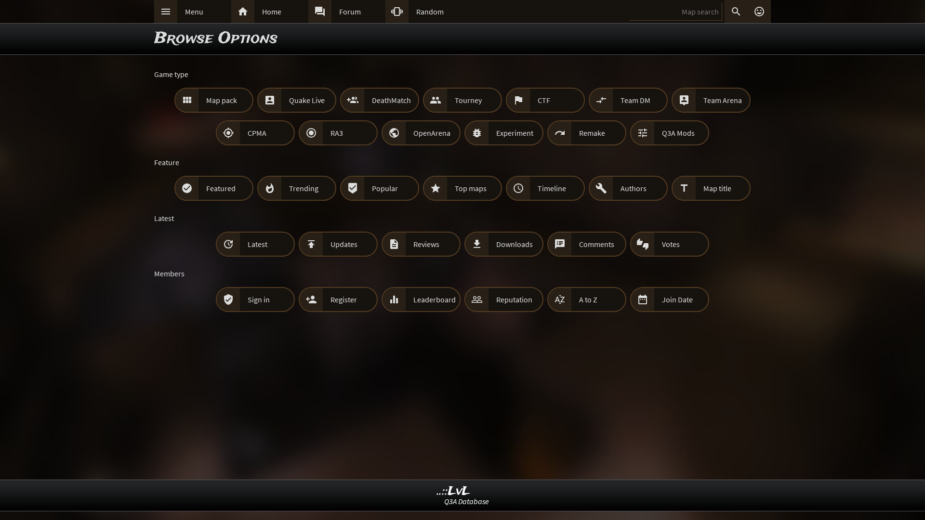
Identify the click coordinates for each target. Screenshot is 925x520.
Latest (257, 244)
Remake (592, 133)
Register (343, 299)
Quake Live (307, 100)
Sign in (259, 299)
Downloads (514, 244)
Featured (221, 188)
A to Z (588, 299)
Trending (303, 188)
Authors (634, 188)
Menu (194, 11)
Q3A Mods (678, 133)
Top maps (471, 188)
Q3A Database (466, 501)
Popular (385, 188)
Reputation (514, 299)
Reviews (426, 244)
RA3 (336, 133)
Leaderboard (434, 299)
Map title (717, 188)
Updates (343, 244)
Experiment (514, 133)
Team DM (635, 100)
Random (430, 11)
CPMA (257, 133)
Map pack (221, 100)
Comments (596, 244)
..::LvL (453, 491)
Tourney (468, 100)
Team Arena (722, 100)
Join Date (677, 299)
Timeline (552, 188)
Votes (671, 244)
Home (271, 11)
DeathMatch (391, 100)
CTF (544, 100)
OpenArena (431, 133)
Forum (350, 11)
